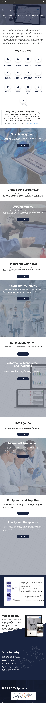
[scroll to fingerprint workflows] (38, 59)
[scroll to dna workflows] (28, 59)
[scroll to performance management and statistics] (28, 72)
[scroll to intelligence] (38, 72)
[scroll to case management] (8, 59)
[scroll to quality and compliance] (28, 87)
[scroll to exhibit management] (18, 72)
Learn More (23, 145)
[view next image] (41, 591)
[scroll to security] (23, 100)
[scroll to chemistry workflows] (8, 72)
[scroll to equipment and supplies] (18, 87)
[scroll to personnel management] (8, 87)
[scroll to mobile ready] (38, 87)
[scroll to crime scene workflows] (18, 59)
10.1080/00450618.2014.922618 (31, 123)
